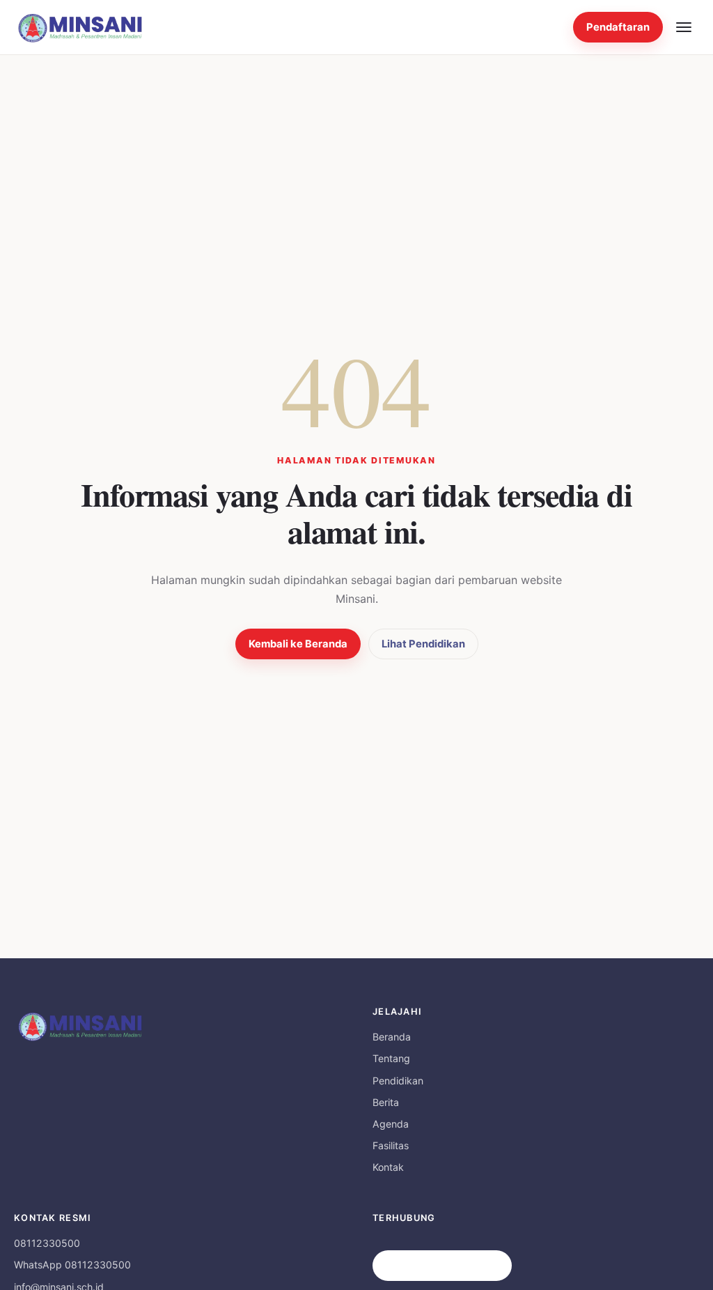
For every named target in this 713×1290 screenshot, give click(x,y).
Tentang (391, 1058)
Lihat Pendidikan (423, 644)
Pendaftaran (618, 27)
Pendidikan (398, 1080)
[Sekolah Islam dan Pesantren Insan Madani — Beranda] (80, 27)
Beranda (392, 1037)
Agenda (391, 1124)
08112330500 (47, 1243)
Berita (386, 1102)
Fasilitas (391, 1145)
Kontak (388, 1167)
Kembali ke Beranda (298, 644)
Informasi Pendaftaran (442, 1265)
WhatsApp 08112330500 (72, 1264)
